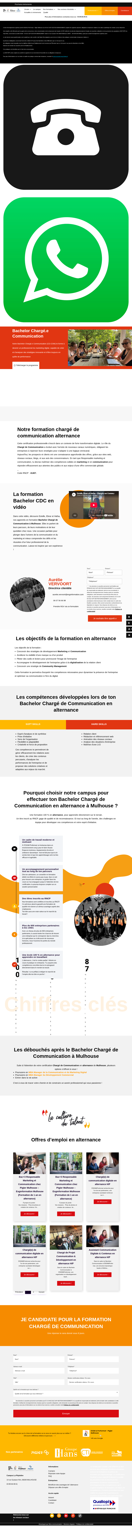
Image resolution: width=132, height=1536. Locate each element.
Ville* (15, 1378)
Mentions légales (69, 1524)
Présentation (41, 413)
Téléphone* (90, 577)
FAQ (50, 1476)
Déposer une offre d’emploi (58, 1487)
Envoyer (66, 1413)
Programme (67, 413)
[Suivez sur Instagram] (59, 1516)
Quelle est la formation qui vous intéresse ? (25, 1389)
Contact (51, 1503)
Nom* (89, 568)
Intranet (51, 1497)
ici (53, 1436)
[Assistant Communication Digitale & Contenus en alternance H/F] (102, 1236)
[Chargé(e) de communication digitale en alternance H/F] (102, 1163)
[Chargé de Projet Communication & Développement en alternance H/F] (66, 1237)
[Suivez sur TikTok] (80, 1516)
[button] (101, 1434)
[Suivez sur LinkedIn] (66, 1516)
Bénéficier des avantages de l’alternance (63, 1485)
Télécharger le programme (27, 365)
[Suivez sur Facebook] (73, 1516)
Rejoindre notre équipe (56, 1473)
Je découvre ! (29, 1214)
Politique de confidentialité (71, 1405)
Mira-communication (55, 1524)
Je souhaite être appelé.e (105, 618)
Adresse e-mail (17, 1366)
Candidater (52, 1500)
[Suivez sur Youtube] (52, 1516)
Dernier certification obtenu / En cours (79, 1378)
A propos (51, 1471)
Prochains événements (23, 4)
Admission (92, 413)
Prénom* (107, 568)
